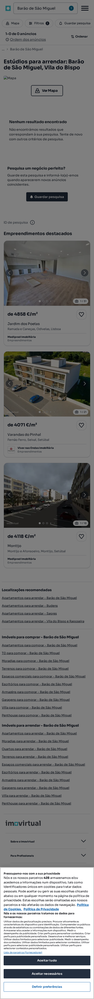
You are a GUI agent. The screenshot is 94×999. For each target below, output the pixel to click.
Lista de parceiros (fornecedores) (23, 952)
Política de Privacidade (41, 909)
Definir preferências (47, 987)
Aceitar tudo (47, 960)
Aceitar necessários (47, 974)
